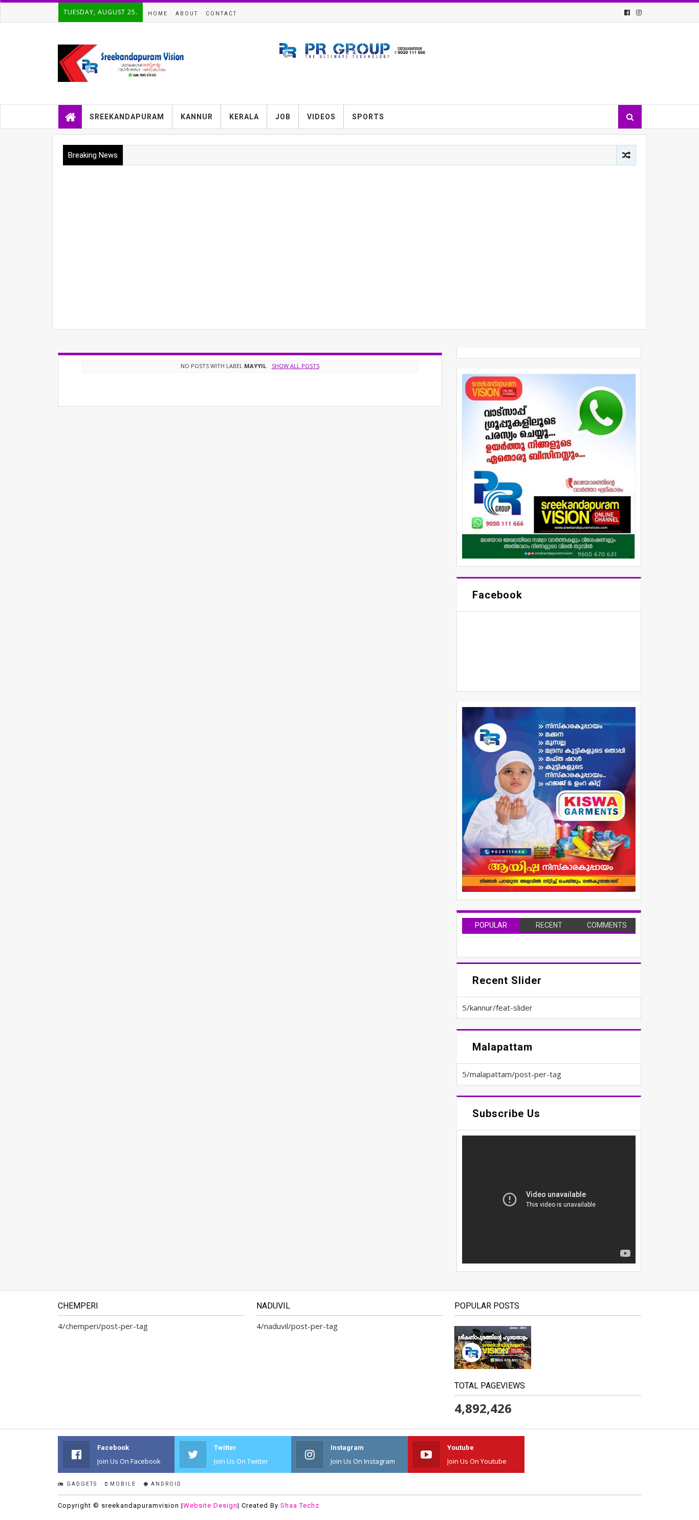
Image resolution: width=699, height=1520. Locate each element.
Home (158, 13)
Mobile (122, 1484)
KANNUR (197, 117)
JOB (283, 117)
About (187, 13)
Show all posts (295, 366)
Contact (221, 13)
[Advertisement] (349, 242)
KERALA (244, 117)
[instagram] (638, 13)
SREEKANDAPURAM (127, 117)
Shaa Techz (299, 1505)
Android (165, 1484)
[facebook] (627, 13)
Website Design (210, 1505)
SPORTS (368, 117)
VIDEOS (321, 117)
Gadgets (80, 1484)
